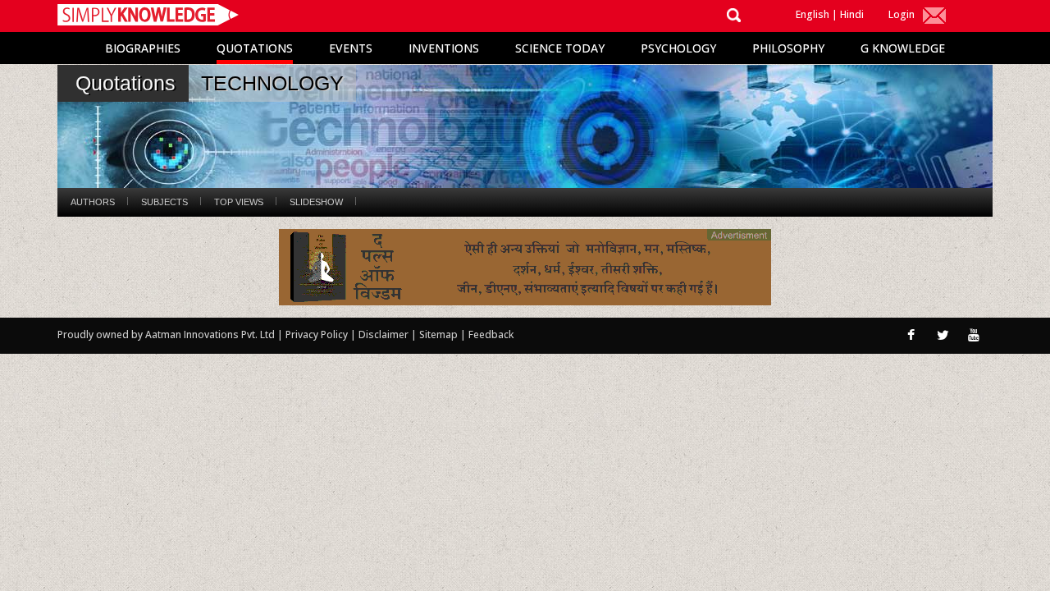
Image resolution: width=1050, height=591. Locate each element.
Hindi (852, 14)
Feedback (491, 334)
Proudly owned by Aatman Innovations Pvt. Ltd (166, 334)
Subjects (164, 202)
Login (901, 14)
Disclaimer (383, 334)
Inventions (444, 48)
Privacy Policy (317, 334)
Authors (93, 202)
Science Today (560, 48)
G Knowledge (903, 48)
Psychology (678, 48)
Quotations (255, 48)
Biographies (142, 48)
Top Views (238, 202)
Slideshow (316, 202)
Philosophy (788, 48)
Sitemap (439, 334)
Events (350, 48)
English (812, 14)
